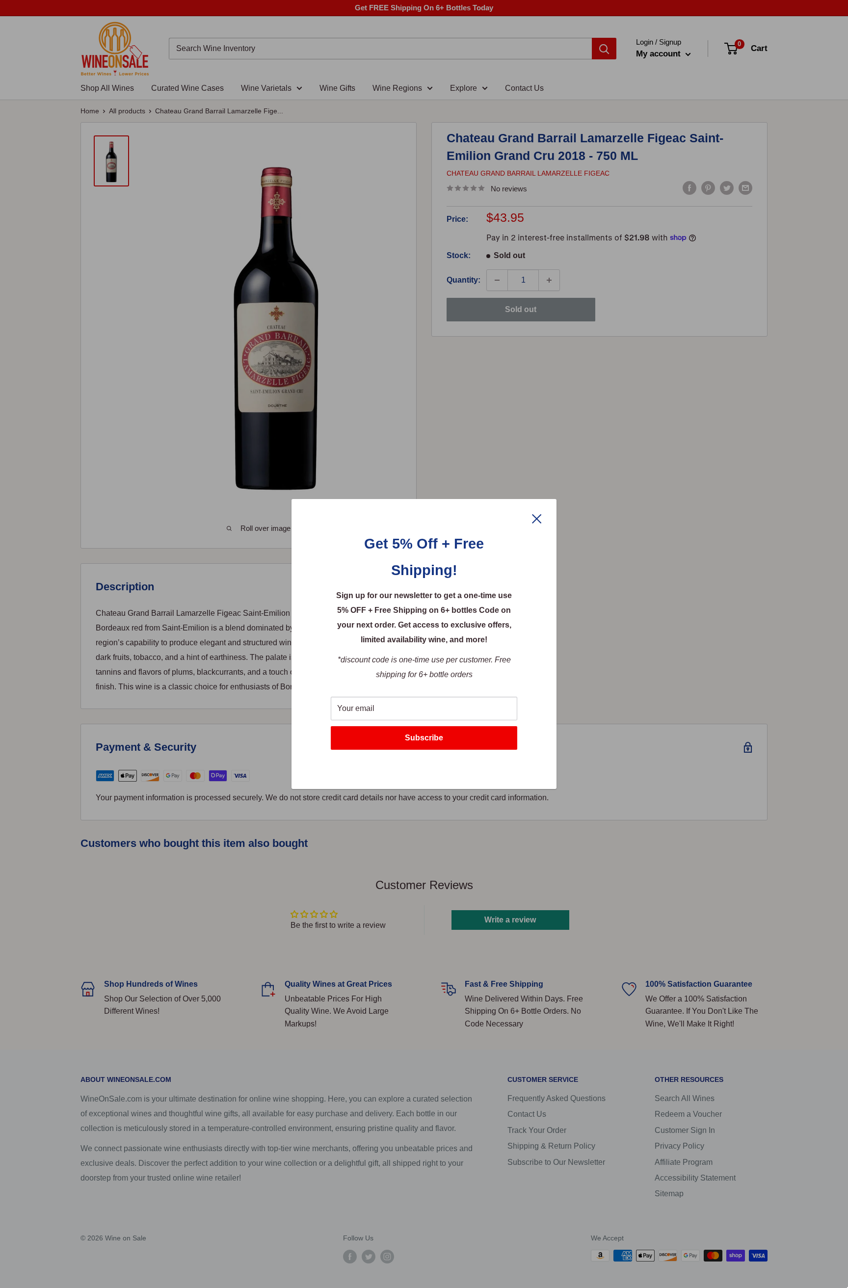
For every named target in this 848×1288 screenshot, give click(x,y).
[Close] (537, 518)
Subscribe (424, 738)
